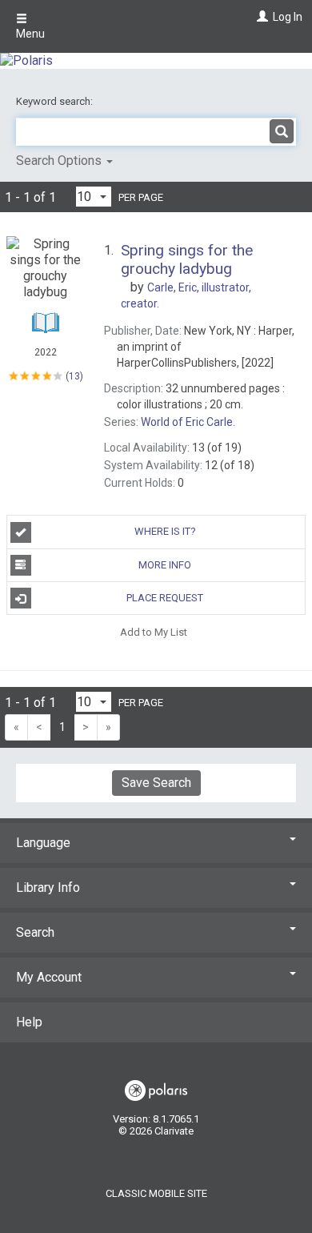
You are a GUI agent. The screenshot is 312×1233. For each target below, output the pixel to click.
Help (29, 1022)
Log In (287, 16)
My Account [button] (49, 977)
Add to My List (153, 631)
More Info (164, 565)
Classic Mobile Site (156, 1193)
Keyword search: (55, 101)
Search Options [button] (60, 160)
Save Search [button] (156, 782)
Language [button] (43, 842)
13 (74, 375)
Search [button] (35, 932)
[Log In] (260, 16)
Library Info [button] (48, 887)
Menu (30, 33)
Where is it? (165, 531)
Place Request (164, 598)
